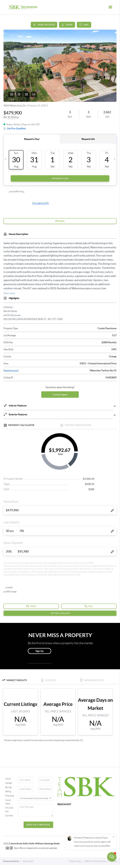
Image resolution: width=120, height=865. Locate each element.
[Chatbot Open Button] (111, 856)
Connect (9, 815)
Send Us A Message (38, 824)
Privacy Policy (75, 861)
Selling (8, 791)
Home (8, 779)
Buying (8, 787)
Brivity (16, 861)
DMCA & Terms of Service (96, 861)
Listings (8, 783)
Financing (9, 795)
